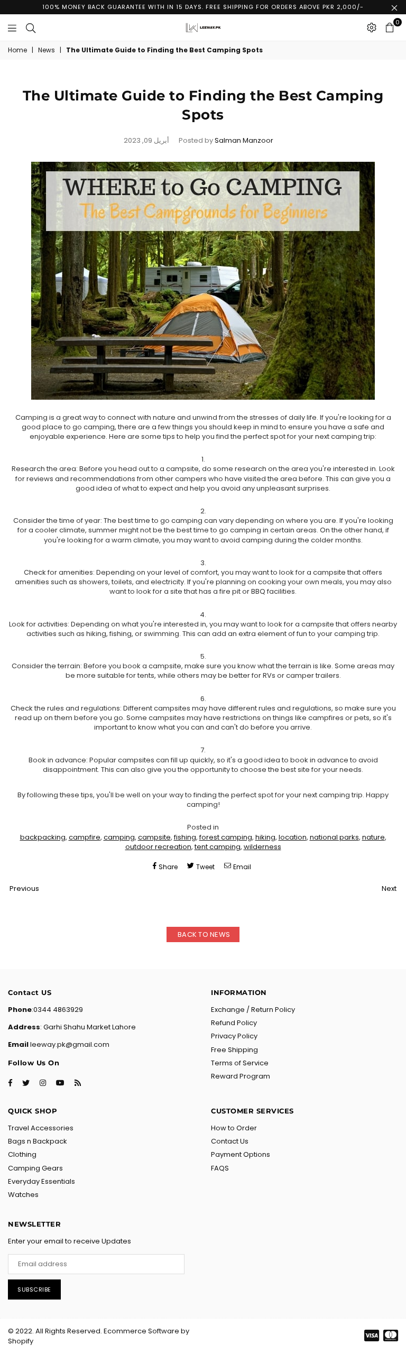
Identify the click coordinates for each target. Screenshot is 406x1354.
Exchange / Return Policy (253, 1010)
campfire (84, 837)
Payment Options (240, 1154)
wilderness (262, 847)
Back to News (203, 934)
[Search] (30, 27)
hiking (265, 837)
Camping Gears (35, 1168)
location (293, 837)
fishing (185, 837)
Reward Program (240, 1076)
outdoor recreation (158, 847)
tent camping (218, 847)
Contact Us (229, 1141)
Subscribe (34, 1289)
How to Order (234, 1128)
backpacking (43, 837)
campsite (154, 837)
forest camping (225, 837)
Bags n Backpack (37, 1141)
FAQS (220, 1168)
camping (119, 837)
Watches (23, 1195)
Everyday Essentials (41, 1181)
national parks (334, 837)
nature (373, 837)
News (46, 50)
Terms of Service (240, 1063)
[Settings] (371, 27)
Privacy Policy (234, 1036)
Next (389, 888)
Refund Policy (234, 1023)
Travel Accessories (40, 1128)
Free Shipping (234, 1050)
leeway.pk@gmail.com (69, 1044)
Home (17, 50)
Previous (24, 888)
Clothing (22, 1154)
